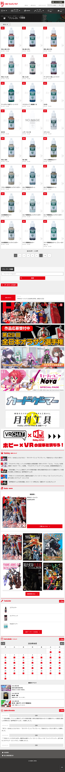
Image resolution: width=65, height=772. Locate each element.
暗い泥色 (25, 159)
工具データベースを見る (31, 632)
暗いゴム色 (25, 77)
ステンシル (47, 132)
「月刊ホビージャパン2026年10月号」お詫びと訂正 (30, 298)
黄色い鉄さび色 (48, 49)
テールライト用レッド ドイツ (51, 77)
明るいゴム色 (4, 77)
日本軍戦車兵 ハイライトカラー (9, 242)
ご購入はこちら (43, 526)
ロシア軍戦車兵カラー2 (50, 187)
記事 (36, 715)
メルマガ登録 (58, 2)
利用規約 (6, 752)
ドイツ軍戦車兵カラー (28, 242)
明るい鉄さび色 (5, 49)
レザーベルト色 (27, 132)
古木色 (45, 104)
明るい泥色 (4, 159)
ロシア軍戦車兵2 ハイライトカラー (53, 215)
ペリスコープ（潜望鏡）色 (30, 104)
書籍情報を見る (31, 594)
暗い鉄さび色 (26, 49)
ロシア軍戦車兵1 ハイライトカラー (32, 215)
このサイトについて (42, 5)
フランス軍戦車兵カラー (50, 159)
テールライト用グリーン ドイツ (9, 104)
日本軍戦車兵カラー (6, 215)
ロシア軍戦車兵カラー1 (29, 187)
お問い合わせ (33, 5)
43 (45, 255)
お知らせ (26, 5)
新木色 (3, 132)
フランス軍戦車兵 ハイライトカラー (10, 187)
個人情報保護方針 (9, 755)
